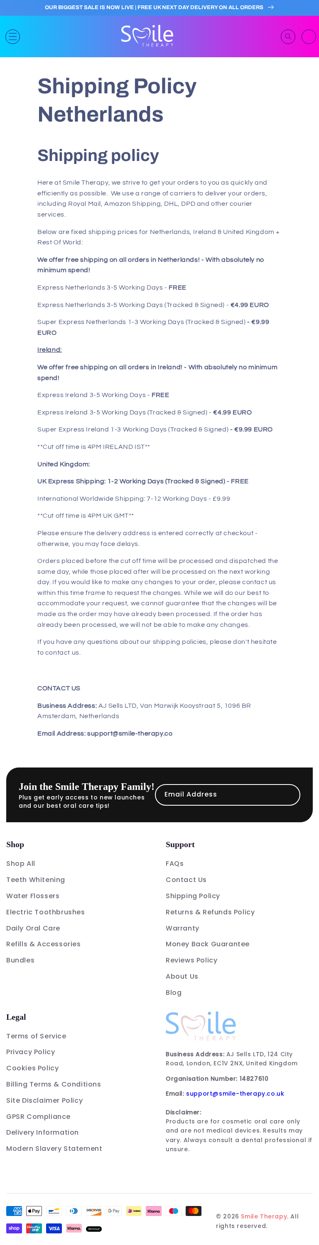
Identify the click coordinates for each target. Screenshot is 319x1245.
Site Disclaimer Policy (44, 1100)
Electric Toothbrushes (45, 912)
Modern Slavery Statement (54, 1148)
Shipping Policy (193, 896)
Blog (174, 992)
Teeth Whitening (35, 879)
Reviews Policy (191, 960)
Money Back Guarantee (208, 944)
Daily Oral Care (33, 928)
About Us (182, 976)
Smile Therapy (264, 1216)
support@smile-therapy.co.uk (235, 1093)
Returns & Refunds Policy (210, 912)
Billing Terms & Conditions (53, 1084)
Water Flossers (32, 896)
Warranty (182, 928)
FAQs (175, 863)
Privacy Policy (30, 1052)
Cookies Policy (32, 1068)
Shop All (20, 863)
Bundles (20, 960)
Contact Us (186, 879)
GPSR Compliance (38, 1116)
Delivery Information (42, 1132)
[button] (12, 36)
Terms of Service (36, 1036)
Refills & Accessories (43, 944)
